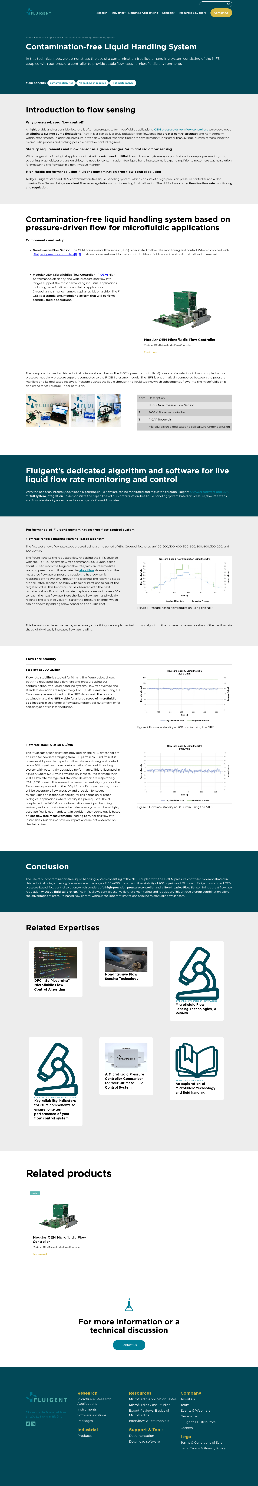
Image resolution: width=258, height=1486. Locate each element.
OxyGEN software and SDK (209, 492)
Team (185, 1404)
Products (84, 1435)
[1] (75, 254)
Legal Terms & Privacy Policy (203, 1447)
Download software (144, 1441)
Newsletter (189, 1415)
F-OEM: (103, 274)
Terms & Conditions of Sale (202, 1442)
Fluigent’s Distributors (198, 1421)
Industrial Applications (48, 37)
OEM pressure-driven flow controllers (181, 129)
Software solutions (92, 1414)
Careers (187, 1427)
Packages (85, 1420)
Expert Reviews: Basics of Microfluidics (149, 1412)
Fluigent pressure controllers (54, 254)
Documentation (141, 1435)
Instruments (87, 1409)
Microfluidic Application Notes (153, 1398)
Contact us (129, 1345)
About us (188, 1398)
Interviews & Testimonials (149, 1420)
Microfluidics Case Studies (149, 1404)
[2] (79, 254)
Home (29, 37)
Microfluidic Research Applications (94, 1401)
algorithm (86, 570)
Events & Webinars (195, 1410)
